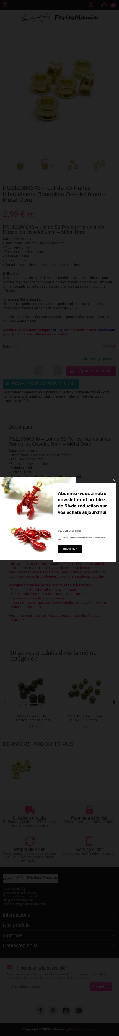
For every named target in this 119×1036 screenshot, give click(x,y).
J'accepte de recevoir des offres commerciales (82, 537)
